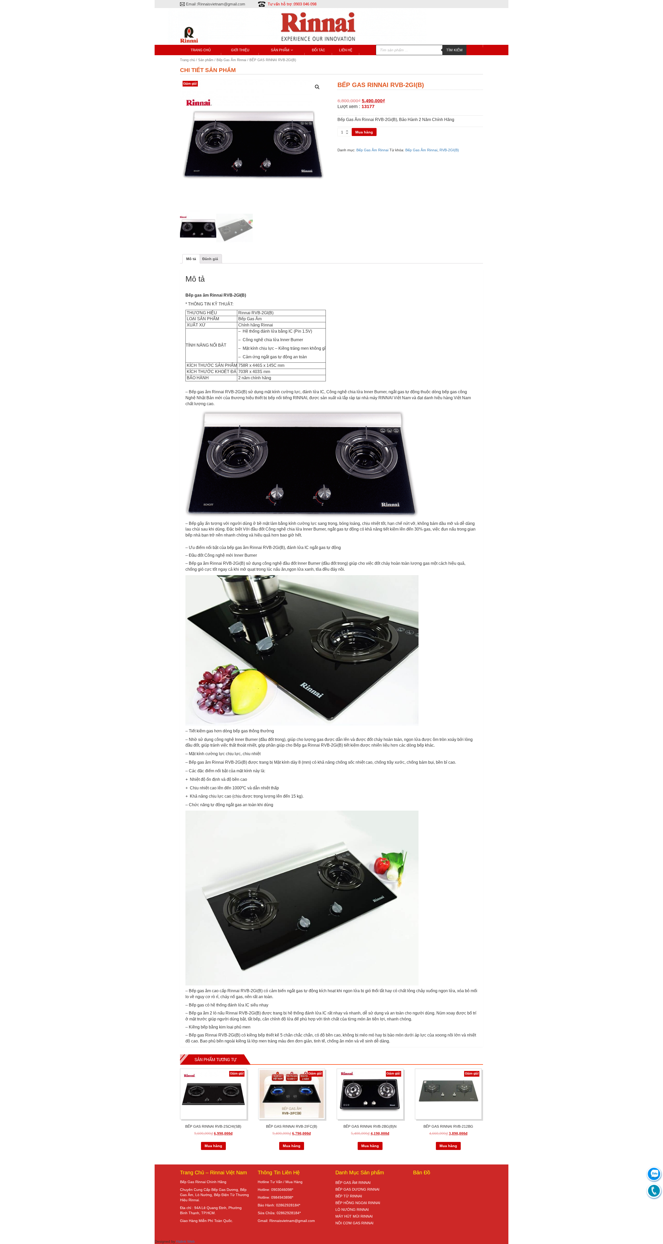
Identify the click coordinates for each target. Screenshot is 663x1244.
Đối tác (318, 49)
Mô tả (191, 259)
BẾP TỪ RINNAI (348, 1196)
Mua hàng (364, 132)
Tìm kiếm (454, 50)
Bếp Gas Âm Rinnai (372, 150)
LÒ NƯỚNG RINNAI (352, 1209)
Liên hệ (345, 49)
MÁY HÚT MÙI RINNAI (354, 1216)
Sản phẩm (280, 49)
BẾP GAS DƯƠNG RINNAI (357, 1189)
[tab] (191, 258)
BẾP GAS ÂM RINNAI (353, 1183)
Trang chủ (201, 49)
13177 (368, 106)
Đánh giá (210, 259)
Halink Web (185, 1241)
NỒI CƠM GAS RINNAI (354, 1223)
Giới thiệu (240, 49)
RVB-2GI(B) (449, 150)
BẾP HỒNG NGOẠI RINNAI (357, 1203)
